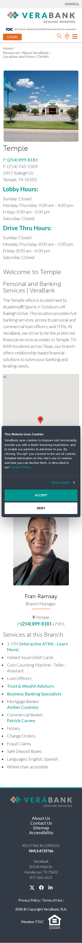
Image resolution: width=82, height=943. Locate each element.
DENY (41, 508)
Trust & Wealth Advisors (30, 686)
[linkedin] (50, 887)
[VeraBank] (41, 16)
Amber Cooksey (22, 707)
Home (8, 48)
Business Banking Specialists (34, 693)
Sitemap (41, 827)
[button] (40, 420)
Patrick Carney (21, 720)
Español (72, 4)
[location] (67, 37)
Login (12, 37)
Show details (61, 482)
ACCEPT (41, 495)
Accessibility (41, 832)
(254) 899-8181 (22, 159)
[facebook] (41, 887)
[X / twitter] (32, 887)
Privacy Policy (29, 900)
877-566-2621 (41, 877)
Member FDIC (32, 921)
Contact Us (41, 823)
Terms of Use (52, 900)
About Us (41, 818)
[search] (59, 37)
